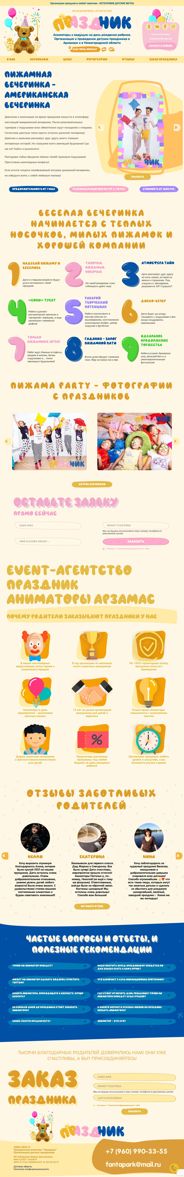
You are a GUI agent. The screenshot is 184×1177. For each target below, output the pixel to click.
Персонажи (39, 59)
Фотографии (96, 59)
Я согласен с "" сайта (127, 548)
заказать (160, 45)
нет (111, 49)
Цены (67, 59)
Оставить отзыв (92, 906)
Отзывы (128, 59)
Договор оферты (23, 1166)
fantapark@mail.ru (133, 1163)
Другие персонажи (92, 484)
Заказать (137, 176)
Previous (100, 127)
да (104, 49)
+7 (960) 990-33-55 (136, 1150)
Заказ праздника (163, 59)
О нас (11, 59)
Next (177, 127)
